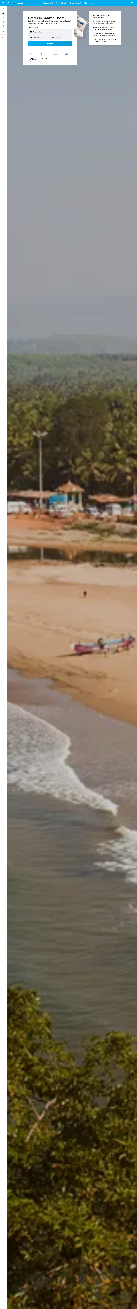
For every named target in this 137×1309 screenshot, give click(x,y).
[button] (3, 3)
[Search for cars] (3, 18)
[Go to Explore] (3, 26)
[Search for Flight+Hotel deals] (3, 22)
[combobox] (35, 27)
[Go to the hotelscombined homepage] (15, 3)
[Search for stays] (3, 13)
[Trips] (3, 32)
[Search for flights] (3, 9)
